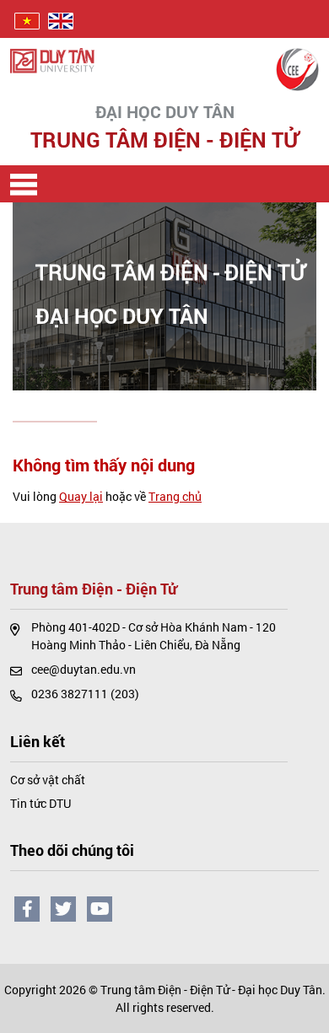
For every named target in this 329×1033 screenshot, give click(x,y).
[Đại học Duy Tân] (52, 59)
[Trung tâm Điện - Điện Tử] (297, 68)
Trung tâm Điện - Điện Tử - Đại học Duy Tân (211, 990)
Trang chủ (175, 496)
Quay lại (81, 496)
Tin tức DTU (40, 803)
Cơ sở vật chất (47, 780)
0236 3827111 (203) (85, 694)
